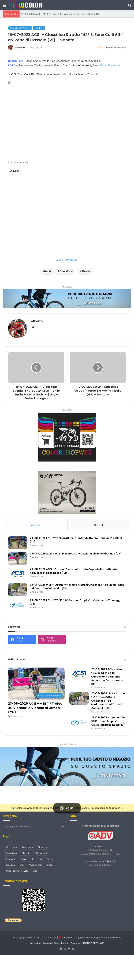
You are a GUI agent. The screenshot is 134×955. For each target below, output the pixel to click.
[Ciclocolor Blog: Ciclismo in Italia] (25, 5)
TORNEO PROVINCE (93, 943)
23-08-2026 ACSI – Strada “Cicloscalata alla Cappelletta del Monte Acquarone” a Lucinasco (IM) (108, 677)
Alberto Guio (114, 937)
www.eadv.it (92, 861)
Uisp (35, 871)
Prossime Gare (51, 943)
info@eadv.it (109, 861)
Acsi (48, 271)
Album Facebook (109, 65)
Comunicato (42, 853)
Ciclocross (43, 847)
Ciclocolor (67, 937)
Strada (85, 271)
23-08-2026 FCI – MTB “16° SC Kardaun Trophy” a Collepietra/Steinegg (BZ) (108, 721)
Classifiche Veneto (20, 28)
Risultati (39, 28)
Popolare (35, 525)
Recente (99, 525)
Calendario (27, 847)
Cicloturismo (11, 853)
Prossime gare (35, 865)
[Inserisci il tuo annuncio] (67, 298)
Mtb (22, 865)
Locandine (35, 943)
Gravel (50, 859)
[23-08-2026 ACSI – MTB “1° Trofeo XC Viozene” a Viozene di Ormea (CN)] (17, 558)
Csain (24, 859)
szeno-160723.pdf (67, 259)
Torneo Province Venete (16, 871)
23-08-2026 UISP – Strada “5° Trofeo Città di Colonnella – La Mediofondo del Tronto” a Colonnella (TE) (108, 701)
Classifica (66, 271)
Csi (33, 859)
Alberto (18, 47)
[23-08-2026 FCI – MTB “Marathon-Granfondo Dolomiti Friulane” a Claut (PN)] (17, 542)
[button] (67, 766)
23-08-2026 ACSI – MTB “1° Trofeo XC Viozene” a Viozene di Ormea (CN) (61, 14)
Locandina (10, 865)
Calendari (76, 943)
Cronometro (10, 859)
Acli (6, 847)
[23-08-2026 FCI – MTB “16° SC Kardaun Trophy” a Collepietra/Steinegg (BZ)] (17, 605)
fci (40, 859)
